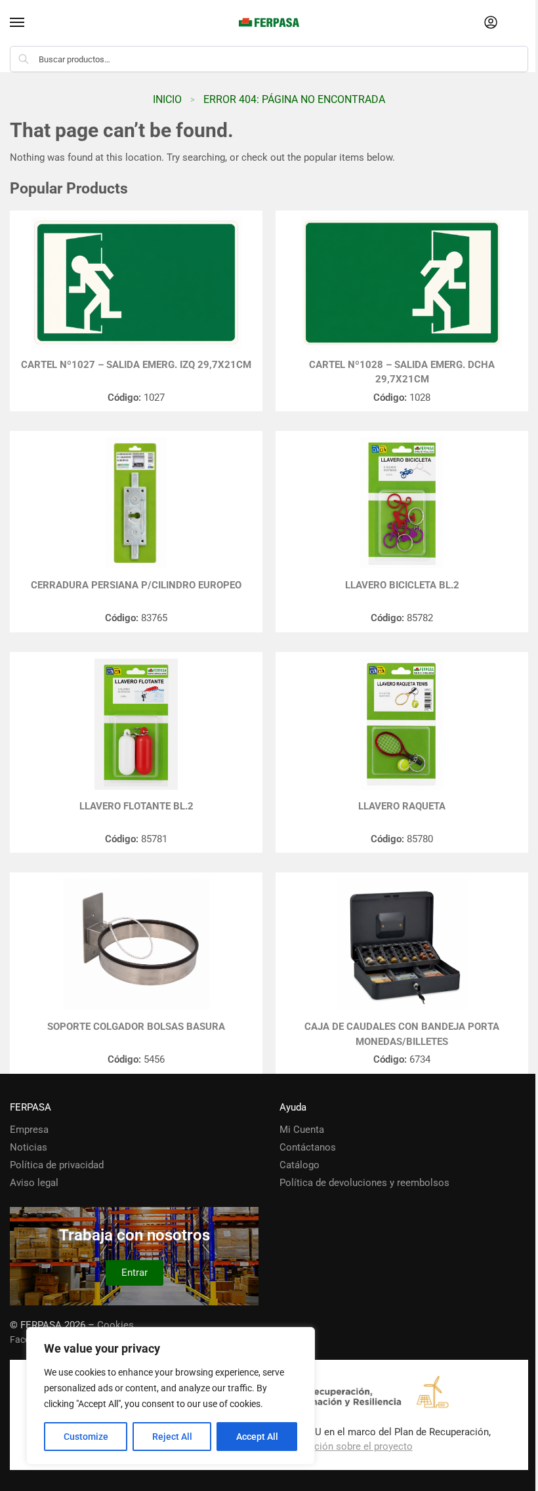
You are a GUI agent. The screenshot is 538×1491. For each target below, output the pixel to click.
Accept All (257, 1436)
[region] (170, 1396)
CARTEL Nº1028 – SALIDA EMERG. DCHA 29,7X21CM (402, 372)
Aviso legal (34, 1183)
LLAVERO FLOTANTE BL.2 (136, 806)
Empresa (29, 1129)
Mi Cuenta (301, 1129)
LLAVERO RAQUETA (401, 806)
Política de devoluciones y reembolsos (364, 1183)
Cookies (115, 1325)
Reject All (172, 1436)
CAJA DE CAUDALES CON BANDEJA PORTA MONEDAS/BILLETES (401, 1034)
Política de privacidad (57, 1165)
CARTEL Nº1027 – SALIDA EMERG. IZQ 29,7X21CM (136, 365)
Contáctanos (307, 1147)
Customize (86, 1436)
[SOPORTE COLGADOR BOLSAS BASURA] (136, 944)
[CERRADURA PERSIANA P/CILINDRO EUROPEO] (136, 503)
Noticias (28, 1147)
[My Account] (491, 23)
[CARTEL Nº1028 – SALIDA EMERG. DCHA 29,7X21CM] (402, 282)
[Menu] (29, 23)
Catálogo (299, 1165)
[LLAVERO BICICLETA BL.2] (402, 503)
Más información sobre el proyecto (336, 1446)
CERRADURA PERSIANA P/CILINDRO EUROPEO (136, 585)
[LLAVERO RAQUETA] (402, 724)
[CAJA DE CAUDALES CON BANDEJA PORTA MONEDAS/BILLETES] (402, 944)
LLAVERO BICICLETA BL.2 (402, 585)
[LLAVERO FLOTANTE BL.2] (136, 724)
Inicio (167, 99)
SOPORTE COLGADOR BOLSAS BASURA (136, 1026)
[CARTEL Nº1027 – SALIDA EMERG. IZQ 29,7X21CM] (136, 282)
